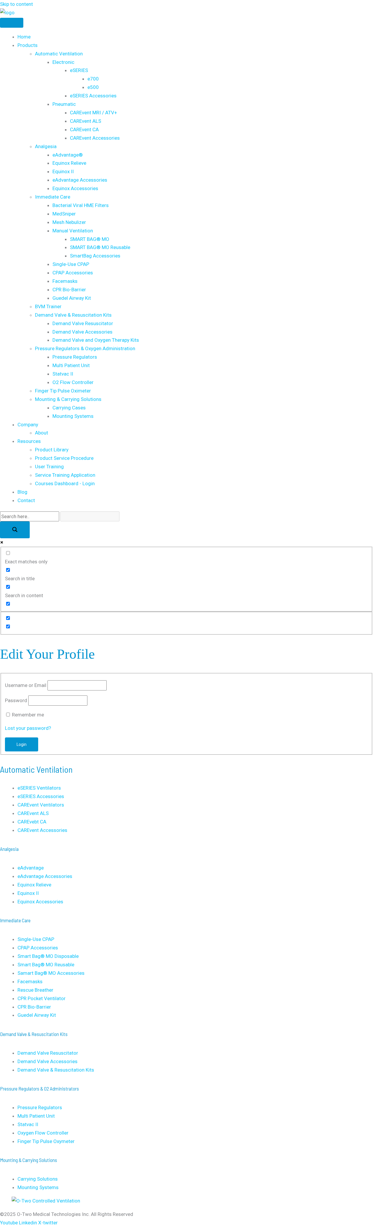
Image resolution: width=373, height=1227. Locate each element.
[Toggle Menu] (11, 23)
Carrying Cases (69, 408)
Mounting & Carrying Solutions (68, 399)
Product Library (51, 450)
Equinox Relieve (69, 163)
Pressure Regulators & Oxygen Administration (85, 348)
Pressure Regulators (74, 357)
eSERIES (79, 70)
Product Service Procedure (64, 458)
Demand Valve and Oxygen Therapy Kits (95, 340)
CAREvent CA (84, 129)
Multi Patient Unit (71, 365)
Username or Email (25, 685)
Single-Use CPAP (70, 264)
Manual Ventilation (72, 231)
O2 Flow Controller (73, 382)
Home (24, 37)
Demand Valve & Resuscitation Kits (73, 315)
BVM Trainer (48, 306)
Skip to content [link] (16, 4)
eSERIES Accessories (93, 96)
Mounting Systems (73, 416)
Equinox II (63, 171)
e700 (93, 79)
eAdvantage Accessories (79, 180)
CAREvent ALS (85, 121)
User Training (49, 466)
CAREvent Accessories (95, 138)
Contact (26, 500)
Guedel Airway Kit (71, 298)
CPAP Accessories (72, 273)
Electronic (63, 62)
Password (16, 700)
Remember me (28, 715)
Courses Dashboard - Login (65, 483)
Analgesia (46, 146)
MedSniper (64, 214)
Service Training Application (65, 475)
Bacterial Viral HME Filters (80, 205)
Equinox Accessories (75, 188)
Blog (22, 492)
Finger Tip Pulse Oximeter (63, 391)
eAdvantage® (67, 155)
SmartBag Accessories (95, 256)
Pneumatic (64, 104)
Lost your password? (28, 728)
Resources (29, 441)
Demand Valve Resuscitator (82, 323)
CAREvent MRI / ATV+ (93, 112)
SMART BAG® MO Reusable (100, 247)
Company (27, 424)
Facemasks (65, 281)
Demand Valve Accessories (82, 332)
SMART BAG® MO (89, 239)
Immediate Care (52, 197)
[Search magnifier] (15, 529)
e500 (93, 87)
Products (27, 45)
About (41, 433)
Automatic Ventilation (59, 54)
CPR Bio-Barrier (69, 289)
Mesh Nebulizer (69, 222)
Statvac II (62, 374)
